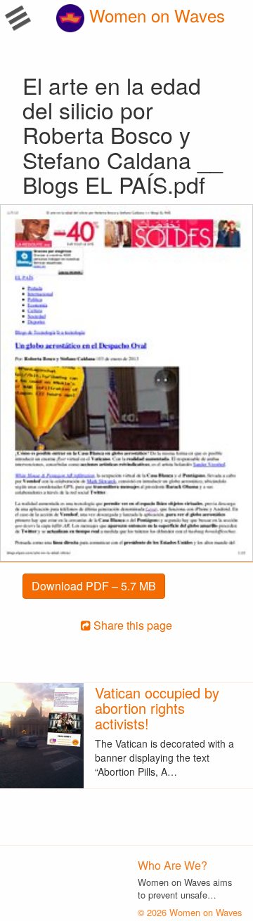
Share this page (131, 625)
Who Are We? (172, 865)
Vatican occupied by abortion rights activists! (157, 708)
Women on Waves (154, 15)
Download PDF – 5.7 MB (94, 586)
